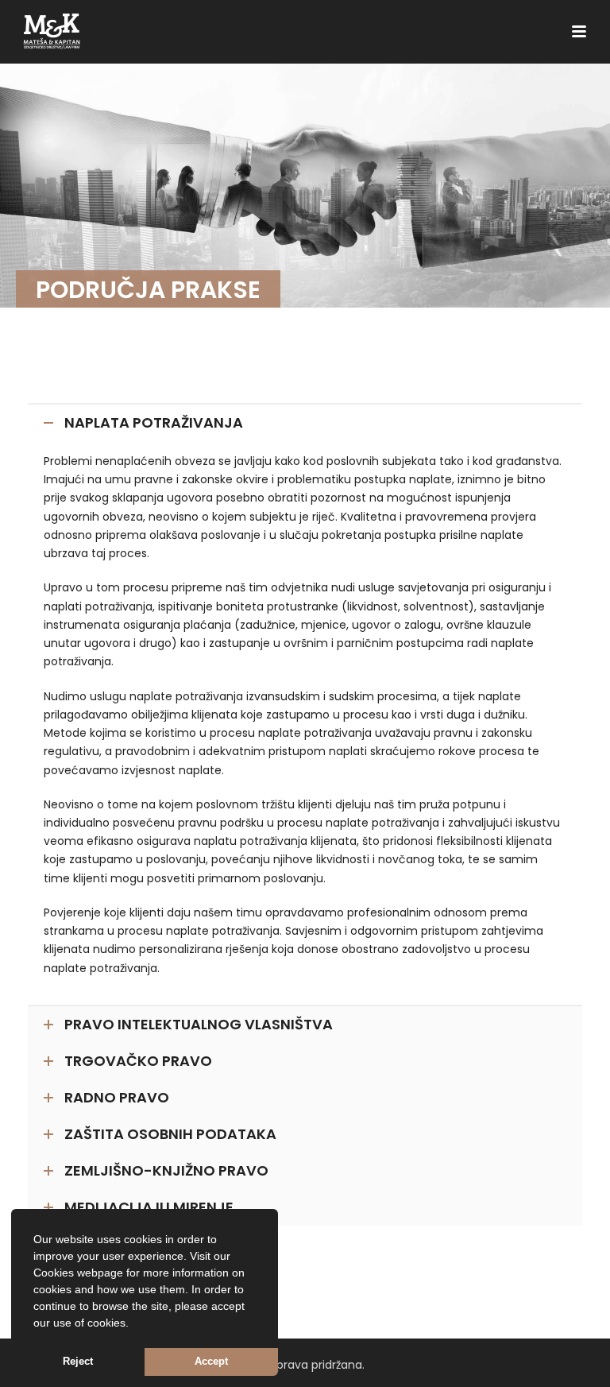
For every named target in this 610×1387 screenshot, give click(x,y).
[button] (134, 1324)
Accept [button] (211, 1361)
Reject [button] (78, 1361)
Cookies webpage (78, 1272)
